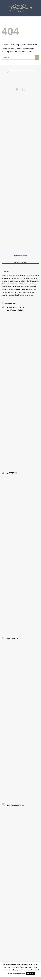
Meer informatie (19, 973)
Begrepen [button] (30, 973)
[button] (38, 8)
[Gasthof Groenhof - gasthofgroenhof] (20, 8)
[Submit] (37, 57)
